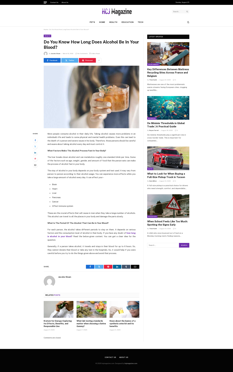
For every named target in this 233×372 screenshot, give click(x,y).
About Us (65, 2)
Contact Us (54, 2)
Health (113, 22)
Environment (153, 64)
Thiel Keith (153, 80)
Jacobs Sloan (55, 53)
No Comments (83, 53)
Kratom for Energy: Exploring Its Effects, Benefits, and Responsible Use (58, 323)
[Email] (35, 165)
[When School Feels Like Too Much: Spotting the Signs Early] (168, 206)
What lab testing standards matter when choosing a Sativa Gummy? (91, 323)
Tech (140, 22)
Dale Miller (153, 181)
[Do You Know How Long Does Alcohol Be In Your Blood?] (91, 97)
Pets (92, 22)
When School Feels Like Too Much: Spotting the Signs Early (167, 223)
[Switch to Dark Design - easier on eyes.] (188, 22)
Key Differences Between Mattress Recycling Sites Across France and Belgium (168, 72)
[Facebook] (35, 140)
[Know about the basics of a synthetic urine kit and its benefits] (124, 309)
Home (102, 22)
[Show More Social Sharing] (98, 60)
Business (152, 118)
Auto (150, 169)
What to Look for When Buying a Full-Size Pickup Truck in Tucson (166, 175)
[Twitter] (35, 146)
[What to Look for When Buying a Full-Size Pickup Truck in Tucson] (168, 158)
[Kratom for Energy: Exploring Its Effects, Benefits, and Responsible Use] (58, 309)
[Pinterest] (35, 158)
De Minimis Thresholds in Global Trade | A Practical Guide (166, 125)
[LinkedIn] (35, 152)
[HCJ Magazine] (116, 11)
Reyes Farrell (154, 130)
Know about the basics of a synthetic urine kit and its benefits (122, 323)
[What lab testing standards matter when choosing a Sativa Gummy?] (91, 309)
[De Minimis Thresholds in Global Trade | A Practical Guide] (168, 108)
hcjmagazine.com (131, 363)
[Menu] (45, 2)
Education (128, 22)
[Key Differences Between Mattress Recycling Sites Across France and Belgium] (168, 54)
